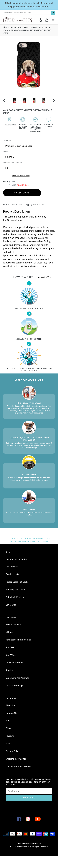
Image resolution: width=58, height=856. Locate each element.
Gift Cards (11, 604)
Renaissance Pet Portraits (18, 639)
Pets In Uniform (13, 624)
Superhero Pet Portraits (17, 677)
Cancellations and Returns (18, 766)
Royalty (9, 670)
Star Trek (10, 647)
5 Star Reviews (10, 125)
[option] (15, 100)
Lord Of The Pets (24, 847)
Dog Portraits (12, 574)
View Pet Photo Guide (21, 175)
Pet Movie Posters (15, 597)
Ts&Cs (9, 743)
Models (6, 151)
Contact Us (11, 712)
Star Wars (10, 654)
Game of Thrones (14, 662)
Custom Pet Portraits (16, 558)
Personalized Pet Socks (17, 581)
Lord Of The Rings (14, 685)
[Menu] (53, 20)
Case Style (7, 140)
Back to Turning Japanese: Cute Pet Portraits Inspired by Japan (30, 540)
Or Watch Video (45, 277)
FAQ (8, 720)
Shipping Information (34, 204)
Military (9, 632)
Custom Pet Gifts (13, 27)
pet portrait (30, 309)
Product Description (12, 204)
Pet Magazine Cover (15, 589)
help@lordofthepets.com (31, 843)
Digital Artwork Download (12, 162)
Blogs (8, 728)
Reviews (10, 735)
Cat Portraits (12, 566)
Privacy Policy (13, 751)
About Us (10, 705)
